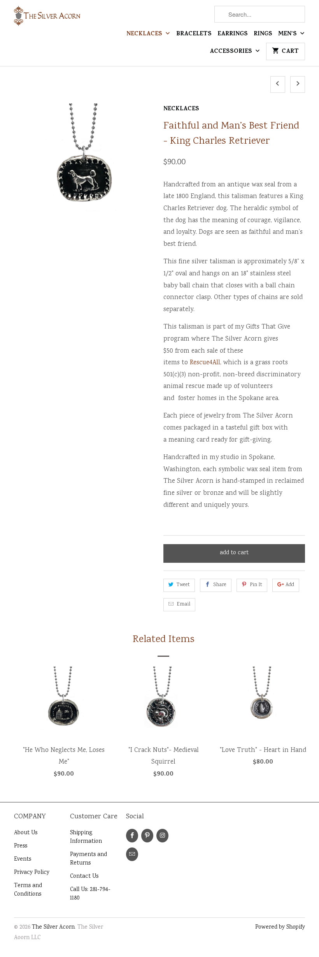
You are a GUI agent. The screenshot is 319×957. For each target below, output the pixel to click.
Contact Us (84, 876)
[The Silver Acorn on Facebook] (132, 835)
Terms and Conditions (28, 890)
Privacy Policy (31, 872)
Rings (263, 34)
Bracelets (194, 34)
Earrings (232, 34)
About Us (25, 833)
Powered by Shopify (280, 927)
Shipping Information (86, 837)
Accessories (232, 52)
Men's (288, 34)
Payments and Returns (88, 859)
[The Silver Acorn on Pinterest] (147, 835)
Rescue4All (205, 363)
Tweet (183, 585)
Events (22, 859)
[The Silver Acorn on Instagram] (162, 835)
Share (219, 585)
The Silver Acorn (53, 927)
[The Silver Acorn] (47, 19)
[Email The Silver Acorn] (132, 854)
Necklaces (145, 34)
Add (290, 585)
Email (183, 604)
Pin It (256, 585)
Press (20, 846)
